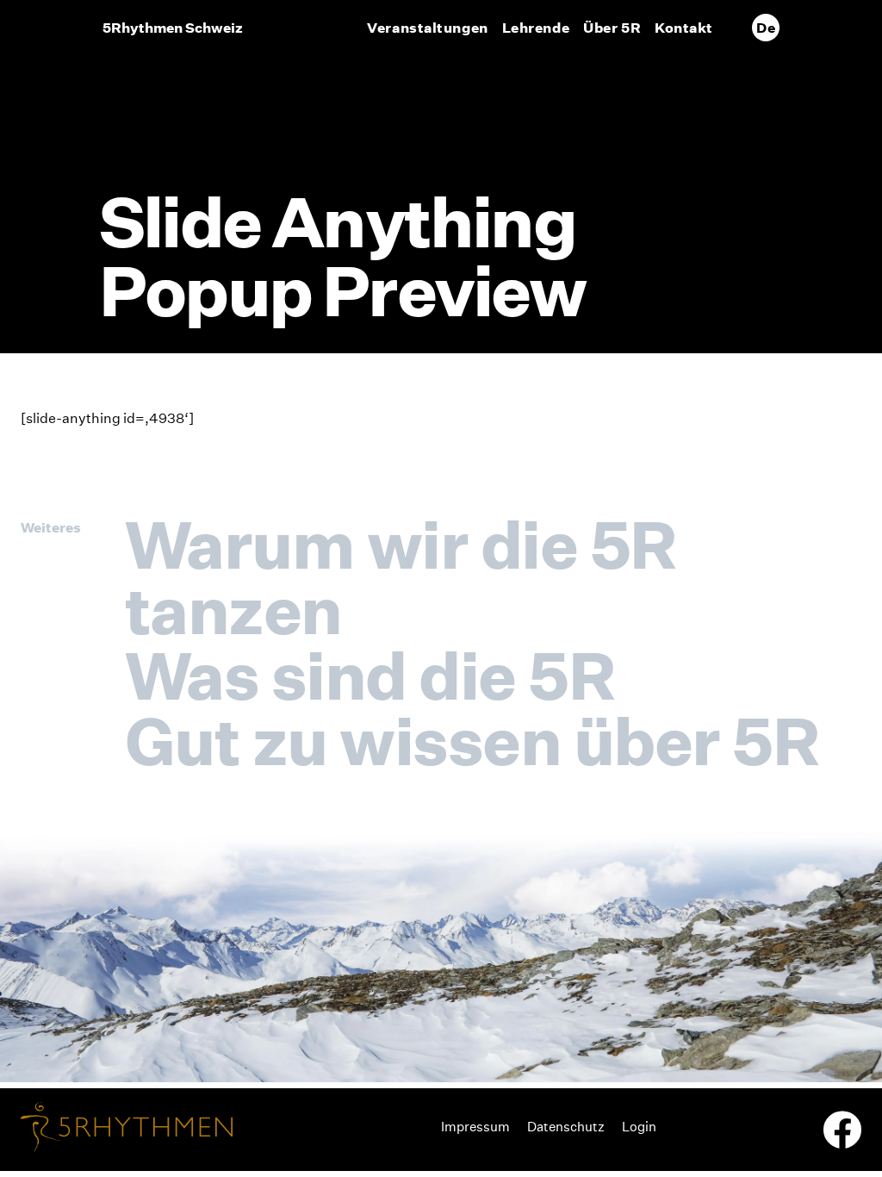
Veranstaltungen (427, 27)
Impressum (475, 1126)
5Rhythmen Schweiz (172, 27)
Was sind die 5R (369, 675)
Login (639, 1126)
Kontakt (684, 27)
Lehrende (535, 27)
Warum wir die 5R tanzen (400, 577)
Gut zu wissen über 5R (471, 741)
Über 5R (612, 27)
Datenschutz (566, 1126)
